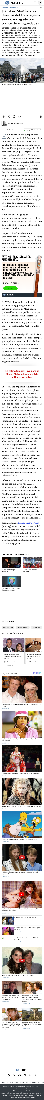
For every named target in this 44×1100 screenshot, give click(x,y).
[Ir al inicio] (14, 3)
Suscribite (10, 288)
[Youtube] (19, 1076)
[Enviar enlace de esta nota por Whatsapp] (14, 116)
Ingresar (35, 3)
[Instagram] (25, 1075)
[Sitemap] (35, 1076)
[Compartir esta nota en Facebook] (3, 116)
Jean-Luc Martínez (22, 627)
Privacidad (32, 1082)
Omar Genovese (15, 123)
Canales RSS (5, 1082)
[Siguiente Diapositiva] (40, 650)
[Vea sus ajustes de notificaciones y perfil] (40, 3)
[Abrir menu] (3, 2)
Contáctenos (24, 1082)
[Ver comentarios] (40, 8)
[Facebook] (9, 1075)
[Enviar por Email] (19, 116)
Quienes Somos (14, 1082)
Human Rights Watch (28, 522)
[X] (14, 1075)
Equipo (39, 1082)
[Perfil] (22, 1071)
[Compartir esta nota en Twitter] (9, 116)
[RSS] (30, 1076)
